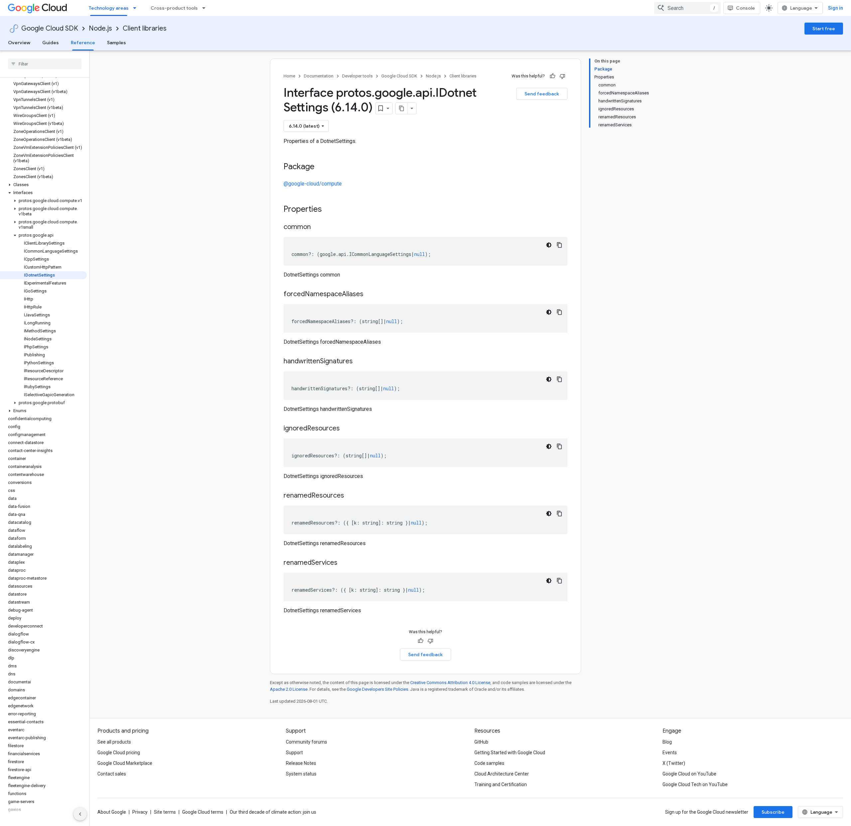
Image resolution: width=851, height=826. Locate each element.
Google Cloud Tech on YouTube (695, 784)
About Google (111, 812)
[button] (43, 185)
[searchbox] (44, 64)
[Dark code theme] (549, 245)
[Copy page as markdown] (402, 108)
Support (294, 752)
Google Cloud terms (202, 812)
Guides (50, 43)
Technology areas (109, 8)
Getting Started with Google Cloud (509, 752)
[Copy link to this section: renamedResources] (350, 496)
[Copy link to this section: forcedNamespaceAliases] (370, 294)
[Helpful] (552, 76)
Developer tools (357, 75)
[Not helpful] (562, 76)
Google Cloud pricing (118, 752)
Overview (19, 43)
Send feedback (542, 94)
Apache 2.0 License (288, 689)
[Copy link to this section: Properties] (330, 210)
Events (670, 752)
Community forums (306, 742)
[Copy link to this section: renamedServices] (344, 563)
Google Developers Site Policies (377, 689)
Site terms (165, 812)
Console (745, 8)
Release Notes (301, 763)
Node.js (100, 28)
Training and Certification (500, 784)
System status (301, 773)
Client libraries (145, 28)
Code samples (489, 763)
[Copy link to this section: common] (317, 227)
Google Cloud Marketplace (124, 763)
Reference (83, 43)
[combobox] (687, 8)
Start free (823, 29)
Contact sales (111, 773)
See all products (114, 742)
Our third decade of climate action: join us (273, 812)
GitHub (481, 742)
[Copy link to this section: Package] (321, 167)
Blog (667, 742)
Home (289, 75)
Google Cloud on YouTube (689, 773)
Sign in (835, 8)
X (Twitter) (674, 763)
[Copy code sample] (559, 245)
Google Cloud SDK (49, 28)
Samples (116, 43)
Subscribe (773, 812)
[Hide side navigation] (80, 814)
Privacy (140, 812)
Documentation (318, 75)
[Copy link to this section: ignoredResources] (346, 429)
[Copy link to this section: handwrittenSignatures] (359, 362)
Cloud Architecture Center (501, 773)
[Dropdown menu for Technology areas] (137, 8)
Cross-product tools (174, 8)
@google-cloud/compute (313, 183)
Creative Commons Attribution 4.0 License (450, 682)
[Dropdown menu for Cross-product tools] (206, 8)
